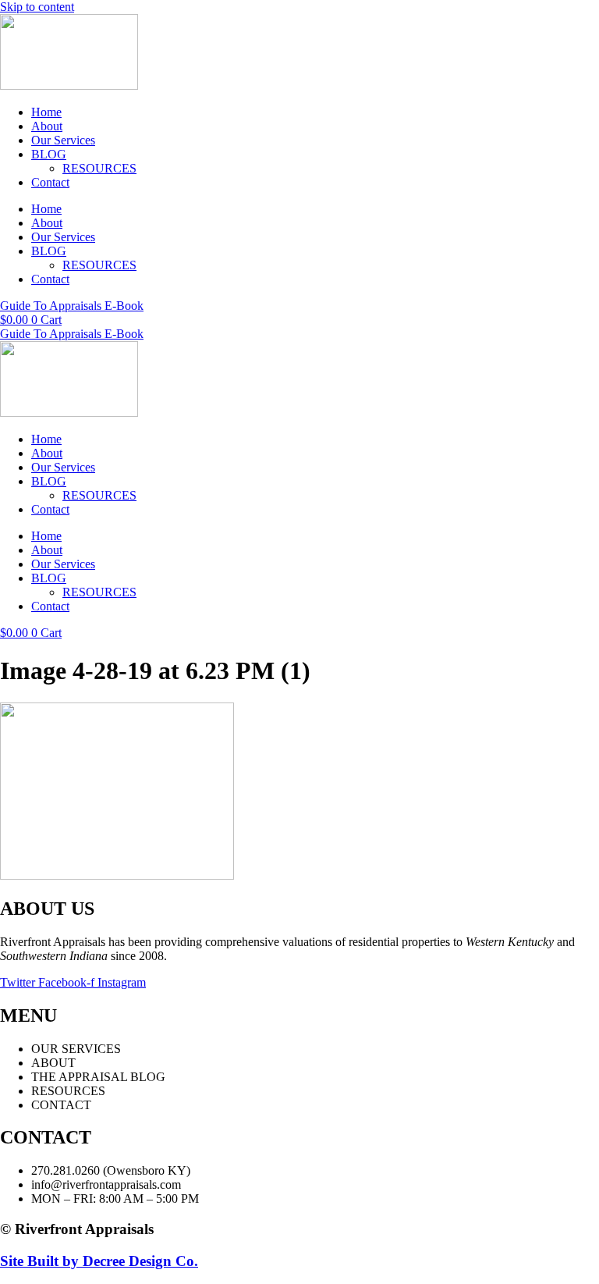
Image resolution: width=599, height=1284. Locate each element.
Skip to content (37, 6)
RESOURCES (99, 168)
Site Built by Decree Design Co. (99, 1261)
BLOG (48, 154)
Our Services (63, 140)
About (46, 126)
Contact (50, 182)
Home (46, 112)
